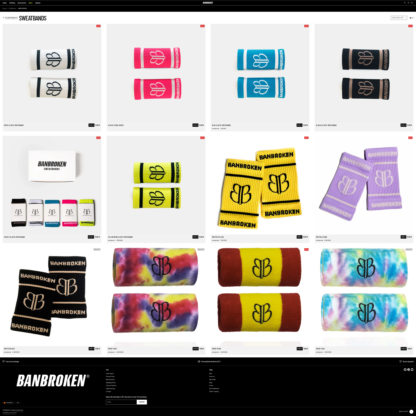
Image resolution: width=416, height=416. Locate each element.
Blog (210, 383)
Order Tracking (214, 392)
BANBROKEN (19, 410)
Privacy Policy (110, 377)
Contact (108, 392)
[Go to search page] (405, 3)
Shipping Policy (111, 383)
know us (212, 377)
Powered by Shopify (10, 413)
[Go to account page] (408, 2)
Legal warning (110, 389)
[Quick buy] (98, 119)
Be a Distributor (214, 389)
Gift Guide (212, 380)
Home (4, 9)
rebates (38, 3)
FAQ (210, 374)
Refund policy (110, 380)
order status (110, 374)
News (31, 3)
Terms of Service (111, 386)
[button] (411, 18)
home (211, 386)
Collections (12, 9)
